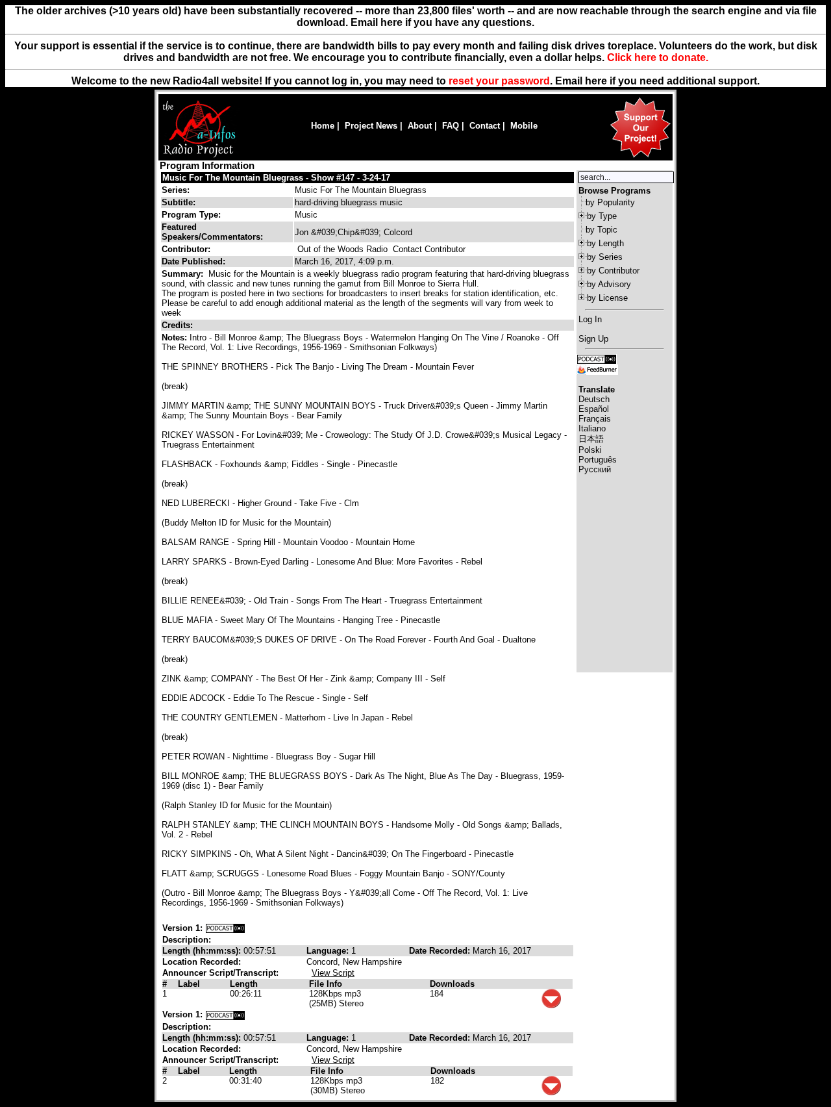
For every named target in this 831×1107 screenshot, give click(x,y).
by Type (602, 216)
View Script (333, 973)
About (420, 126)
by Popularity (610, 202)
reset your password (499, 80)
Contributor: (186, 249)
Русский (594, 469)
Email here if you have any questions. (442, 22)
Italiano (592, 428)
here (596, 80)
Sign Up (593, 339)
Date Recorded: (441, 951)
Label (189, 984)
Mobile (524, 126)
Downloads (452, 984)
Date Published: (193, 261)
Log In (590, 319)
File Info (325, 984)
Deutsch (594, 399)
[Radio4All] (199, 156)
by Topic (601, 230)
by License (607, 298)
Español (593, 409)
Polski (590, 450)
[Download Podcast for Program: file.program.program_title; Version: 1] (225, 928)
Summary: (184, 274)
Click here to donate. (657, 57)
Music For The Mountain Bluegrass (361, 190)
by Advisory (609, 284)
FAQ (450, 126)
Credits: (178, 325)
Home (322, 126)
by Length (605, 243)
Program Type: (191, 215)
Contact (484, 126)
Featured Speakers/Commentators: (212, 232)
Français (594, 419)
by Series (605, 257)
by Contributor (613, 270)
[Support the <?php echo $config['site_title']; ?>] (640, 157)
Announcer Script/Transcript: (220, 973)
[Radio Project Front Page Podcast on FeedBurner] (597, 369)
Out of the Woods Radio (342, 249)
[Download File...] (551, 1005)
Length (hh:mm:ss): (202, 951)
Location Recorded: (201, 962)
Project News (371, 126)
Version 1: (182, 928)
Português (597, 459)
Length (244, 984)
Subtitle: (178, 202)
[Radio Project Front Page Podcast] (597, 358)
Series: (176, 190)
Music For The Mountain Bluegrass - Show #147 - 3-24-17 (276, 178)
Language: (328, 951)
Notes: (176, 337)
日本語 (591, 439)
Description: (186, 940)
